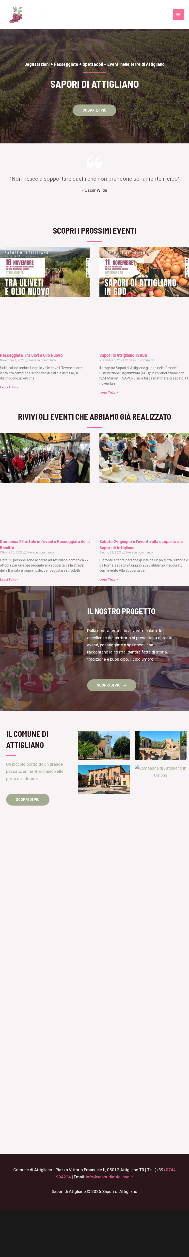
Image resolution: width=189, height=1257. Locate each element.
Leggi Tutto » (9, 387)
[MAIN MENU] (178, 14)
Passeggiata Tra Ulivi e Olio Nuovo (31, 355)
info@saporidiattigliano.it (109, 1176)
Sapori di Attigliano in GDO (123, 355)
